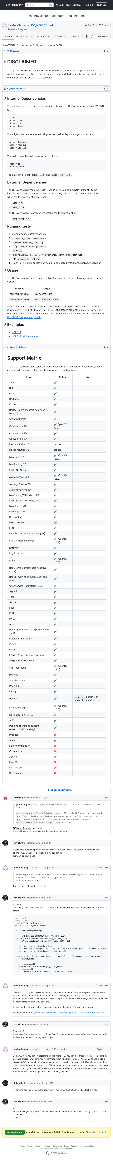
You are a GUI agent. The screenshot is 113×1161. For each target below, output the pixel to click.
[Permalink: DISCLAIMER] (5, 62)
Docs (66, 1146)
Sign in (90, 4)
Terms (22, 1146)
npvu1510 (19, 843)
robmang (18, 797)
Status (47, 1146)
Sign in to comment (96, 1132)
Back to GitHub (73, 5)
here (67, 1111)
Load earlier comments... (60, 790)
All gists (60, 5)
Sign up (101, 4)
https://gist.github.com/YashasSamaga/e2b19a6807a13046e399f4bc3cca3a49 (66, 1012)
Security (39, 1146)
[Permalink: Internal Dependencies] (5, 98)
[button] (86, 36)
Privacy (30, 1146)
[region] (56, 69)
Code (9, 36)
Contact (74, 1146)
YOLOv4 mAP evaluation (25, 336)
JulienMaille (20, 1083)
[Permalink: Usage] (5, 270)
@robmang (21, 804)
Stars (44, 36)
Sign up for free (14, 1132)
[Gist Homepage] (14, 5)
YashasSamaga (18, 25)
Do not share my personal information (56, 1149)
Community (57, 1146)
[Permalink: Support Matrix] (5, 358)
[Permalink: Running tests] (5, 226)
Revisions (25, 36)
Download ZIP (103, 36)
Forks (61, 36)
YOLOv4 (16, 332)
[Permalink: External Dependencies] (5, 182)
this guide (27, 262)
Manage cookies (87, 1146)
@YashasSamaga (22, 828)
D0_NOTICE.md (42, 25)
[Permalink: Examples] (5, 324)
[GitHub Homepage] (48, 1153)
